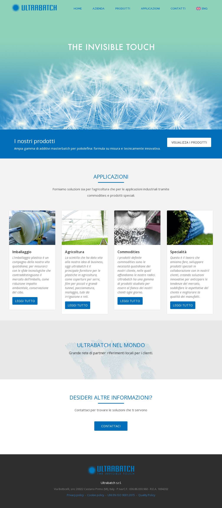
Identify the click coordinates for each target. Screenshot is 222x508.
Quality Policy (146, 495)
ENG (204, 8)
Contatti (178, 8)
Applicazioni (150, 8)
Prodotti (122, 8)
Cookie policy (95, 495)
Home (78, 8)
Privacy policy (75, 495)
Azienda (98, 8)
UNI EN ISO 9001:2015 (121, 495)
